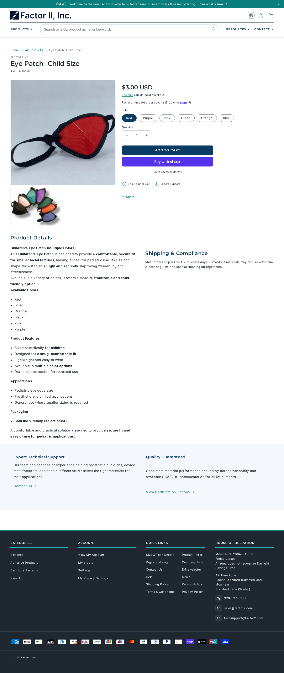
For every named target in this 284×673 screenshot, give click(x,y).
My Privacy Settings (93, 578)
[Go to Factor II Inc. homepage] (43, 15)
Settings (84, 570)
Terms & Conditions (160, 591)
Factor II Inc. (28, 657)
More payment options (167, 171)
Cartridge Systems (24, 570)
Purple (148, 118)
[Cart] (271, 15)
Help (149, 577)
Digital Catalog (157, 562)
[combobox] (129, 29)
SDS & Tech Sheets (160, 554)
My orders (85, 562)
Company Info (192, 562)
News (186, 577)
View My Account (91, 554)
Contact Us (23, 486)
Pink (167, 118)
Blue (226, 118)
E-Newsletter (191, 569)
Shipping (127, 94)
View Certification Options (168, 492)
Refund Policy (192, 584)
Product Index (192, 554)
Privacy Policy (192, 591)
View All (16, 578)
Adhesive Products (24, 562)
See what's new (211, 4)
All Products (34, 50)
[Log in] (260, 15)
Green (185, 118)
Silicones (16, 554)
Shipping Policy (157, 584)
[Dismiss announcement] (279, 4)
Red (129, 118)
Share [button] (130, 196)
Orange (206, 118)
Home (14, 50)
